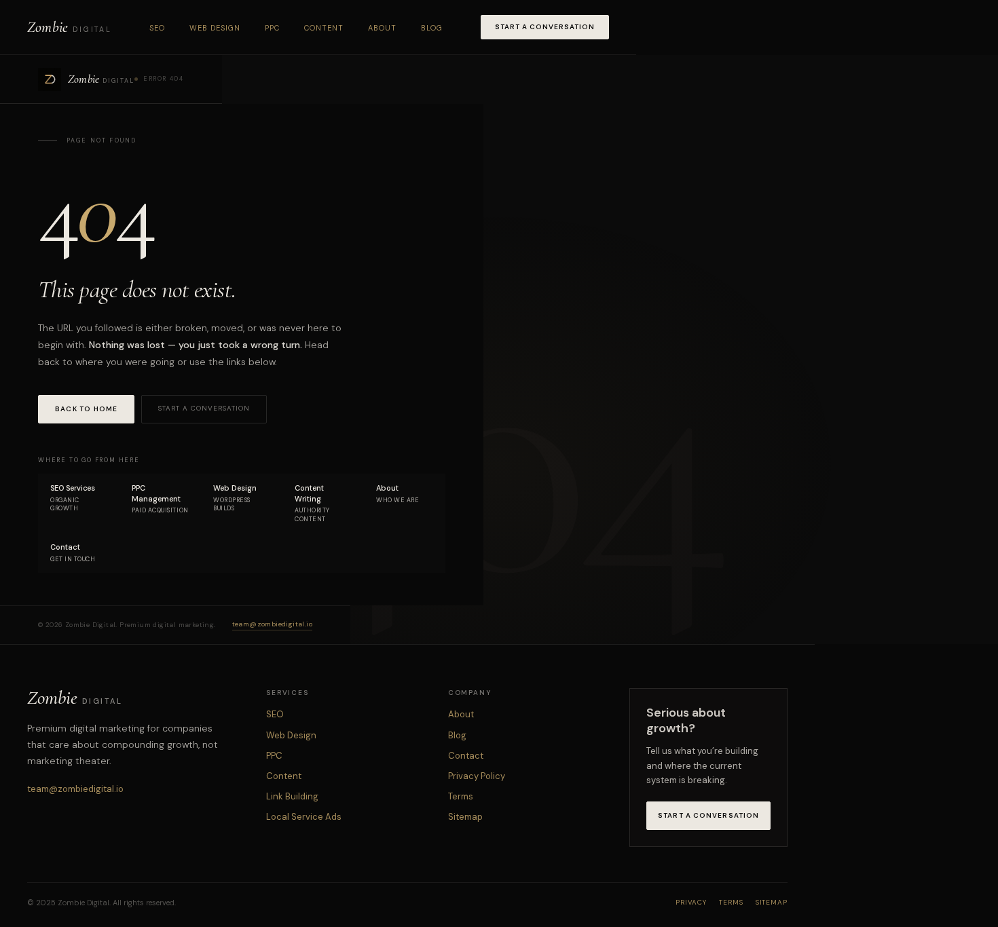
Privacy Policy (476, 776)
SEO (157, 28)
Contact (465, 755)
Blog (432, 28)
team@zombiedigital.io (272, 624)
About (382, 28)
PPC (272, 28)
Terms (460, 796)
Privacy (691, 902)
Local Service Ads (303, 816)
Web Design (214, 28)
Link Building (292, 796)
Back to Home (86, 408)
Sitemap (465, 816)
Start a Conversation (545, 26)
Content (324, 28)
